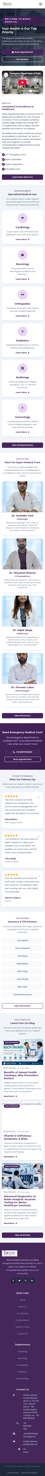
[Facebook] (13, 1280)
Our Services (22, 59)
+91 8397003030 (24, 752)
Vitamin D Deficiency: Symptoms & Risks (17, 1137)
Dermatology (22, 1378)
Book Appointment (24, 52)
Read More (9, 1096)
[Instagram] (25, 1280)
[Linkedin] (32, 1280)
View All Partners (22, 1006)
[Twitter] (19, 1280)
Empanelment (22, 1320)
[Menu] (40, 4)
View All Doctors (22, 715)
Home (22, 1300)
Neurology (22, 1358)
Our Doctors (22, 1313)
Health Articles (23, 1327)
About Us (22, 1306)
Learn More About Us (22, 177)
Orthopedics (22, 1365)
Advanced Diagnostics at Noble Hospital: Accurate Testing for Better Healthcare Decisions (20, 1201)
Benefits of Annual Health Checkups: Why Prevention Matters (21, 1075)
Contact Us (22, 1333)
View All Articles (22, 1235)
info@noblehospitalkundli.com (30, 1443)
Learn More (21, 239)
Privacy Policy (13, 1473)
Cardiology (22, 1351)
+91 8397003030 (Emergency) (30, 1435)
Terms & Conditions (29, 1473)
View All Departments (22, 445)
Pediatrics (22, 1371)
